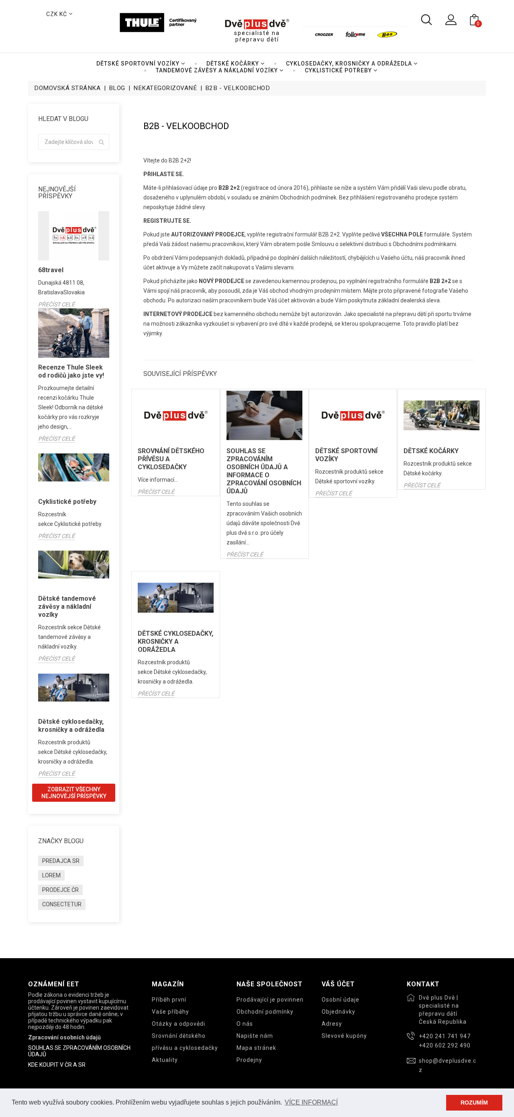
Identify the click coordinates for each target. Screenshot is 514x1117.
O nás (245, 1023)
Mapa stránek (256, 1048)
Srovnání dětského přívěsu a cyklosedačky (171, 459)
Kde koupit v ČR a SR (57, 1065)
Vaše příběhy (170, 1011)
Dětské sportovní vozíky (346, 455)
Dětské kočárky (431, 451)
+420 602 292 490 (445, 1045)
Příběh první (169, 999)
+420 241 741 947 (445, 1036)
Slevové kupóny (344, 1036)
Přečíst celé (56, 304)
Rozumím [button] (474, 1102)
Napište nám (255, 1036)
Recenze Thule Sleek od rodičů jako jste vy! (71, 371)
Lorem (51, 875)
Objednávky (338, 1011)
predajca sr (61, 861)
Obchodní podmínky (265, 1011)
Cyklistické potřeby (67, 501)
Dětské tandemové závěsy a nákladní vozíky (67, 606)
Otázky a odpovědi (178, 1023)
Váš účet (338, 984)
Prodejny (249, 1060)
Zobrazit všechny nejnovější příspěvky (73, 792)
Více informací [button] (311, 1102)
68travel (50, 270)
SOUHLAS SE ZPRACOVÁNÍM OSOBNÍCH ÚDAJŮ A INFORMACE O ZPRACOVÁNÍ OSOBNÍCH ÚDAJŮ (263, 471)
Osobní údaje (340, 999)
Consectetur (62, 904)
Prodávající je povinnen (270, 999)
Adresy (332, 1023)
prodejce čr (60, 890)
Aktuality (165, 1060)
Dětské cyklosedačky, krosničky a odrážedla (71, 725)
